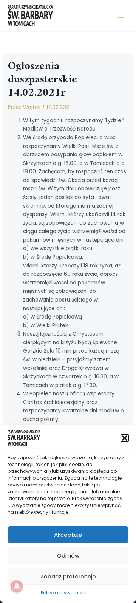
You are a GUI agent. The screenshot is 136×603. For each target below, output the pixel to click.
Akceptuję (68, 535)
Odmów (68, 555)
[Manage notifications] (17, 586)
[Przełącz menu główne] (121, 15)
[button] (124, 438)
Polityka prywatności (64, 592)
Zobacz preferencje (68, 576)
